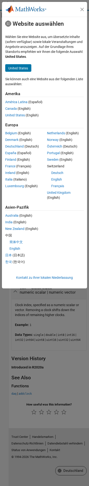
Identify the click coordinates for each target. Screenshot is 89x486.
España (10, 153)
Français (57, 186)
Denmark (12, 140)
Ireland (10, 173)
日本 (8, 255)
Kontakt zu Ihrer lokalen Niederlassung (44, 277)
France (10, 166)
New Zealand (14, 229)
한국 (8, 262)
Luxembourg (14, 186)
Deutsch (57, 173)
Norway (53, 140)
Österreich (54, 146)
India (9, 222)
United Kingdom (58, 192)
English (56, 179)
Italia (9, 179)
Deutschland (14, 146)
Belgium (11, 133)
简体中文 (16, 242)
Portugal (53, 153)
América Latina (16, 102)
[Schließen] (82, 9)
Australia (12, 215)
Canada (11, 108)
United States (15, 115)
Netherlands (56, 133)
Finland (10, 159)
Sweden (53, 159)
